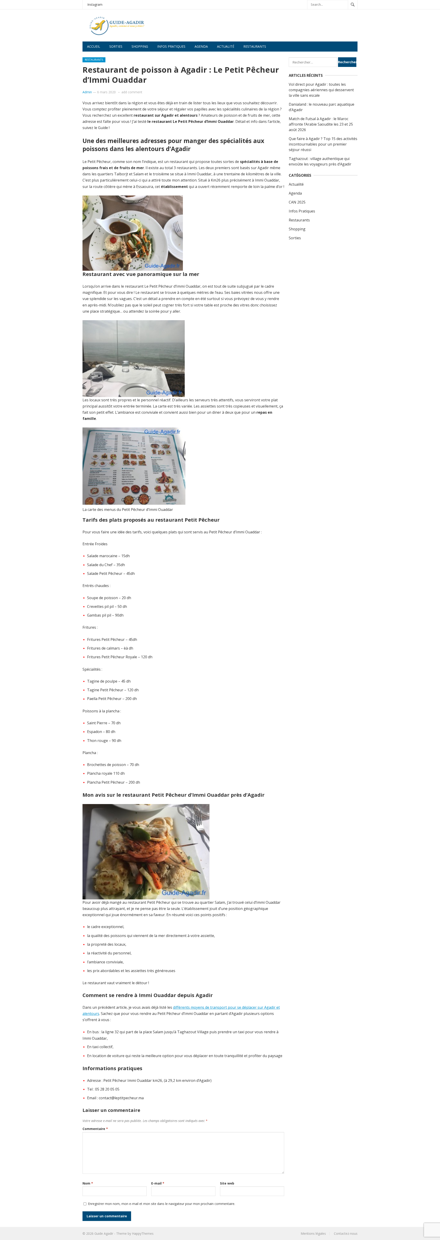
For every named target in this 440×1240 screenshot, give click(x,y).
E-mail (157, 1183)
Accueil (93, 46)
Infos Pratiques (302, 211)
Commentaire (95, 1129)
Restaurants (254, 46)
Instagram (94, 4)
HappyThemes (143, 1233)
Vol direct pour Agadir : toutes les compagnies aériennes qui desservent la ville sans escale (321, 90)
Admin (87, 92)
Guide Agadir (103, 1233)
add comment (131, 92)
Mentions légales (313, 1233)
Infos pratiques (171, 46)
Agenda (201, 46)
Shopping (140, 46)
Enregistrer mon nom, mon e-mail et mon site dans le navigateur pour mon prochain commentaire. (161, 1203)
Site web (227, 1183)
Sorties (115, 46)
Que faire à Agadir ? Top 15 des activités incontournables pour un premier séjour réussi (323, 144)
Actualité (225, 46)
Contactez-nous (346, 1233)
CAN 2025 (297, 202)
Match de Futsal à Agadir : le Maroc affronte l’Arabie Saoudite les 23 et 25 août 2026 (321, 124)
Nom (87, 1183)
